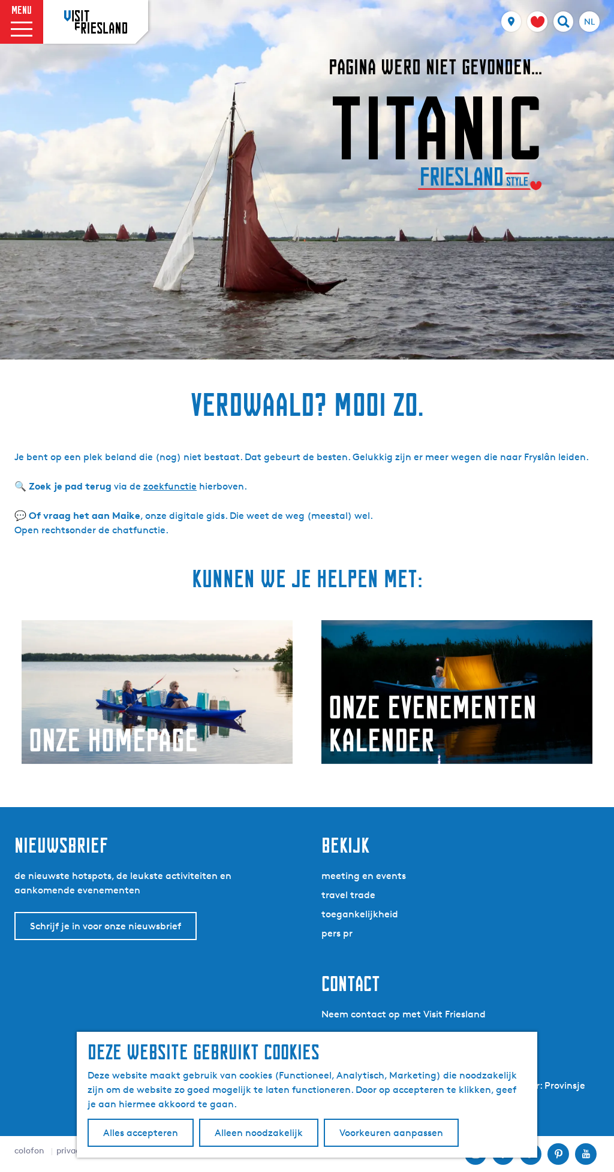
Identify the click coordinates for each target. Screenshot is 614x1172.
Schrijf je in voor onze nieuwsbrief (105, 926)
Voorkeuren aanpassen (391, 1132)
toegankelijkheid (359, 914)
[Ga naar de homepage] (95, 21)
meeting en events (363, 875)
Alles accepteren (140, 1132)
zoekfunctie (170, 486)
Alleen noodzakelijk (259, 1132)
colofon (29, 1150)
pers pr (337, 933)
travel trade (348, 895)
